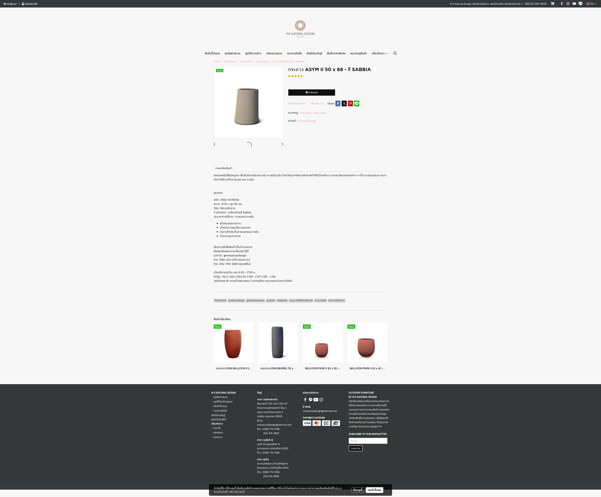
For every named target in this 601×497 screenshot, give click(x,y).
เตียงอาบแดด (274, 53)
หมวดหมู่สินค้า (358, 53)
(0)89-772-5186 (271, 429)
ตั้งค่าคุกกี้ (357, 490)
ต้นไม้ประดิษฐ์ (314, 53)
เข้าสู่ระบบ (11, 4)
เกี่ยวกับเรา (378, 53)
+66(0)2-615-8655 (535, 4)
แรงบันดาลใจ (218, 419)
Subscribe (355, 448)
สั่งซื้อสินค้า (313, 92)
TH (592, 4)
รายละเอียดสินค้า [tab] (223, 168)
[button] (395, 53)
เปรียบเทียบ (318, 103)
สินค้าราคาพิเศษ (336, 53)
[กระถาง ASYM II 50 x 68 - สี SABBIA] (248, 102)
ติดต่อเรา (218, 432)
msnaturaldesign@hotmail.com (320, 411)
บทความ (218, 437)
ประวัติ (217, 428)
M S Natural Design (307, 121)
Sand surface (319, 113)
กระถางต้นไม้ (294, 53)
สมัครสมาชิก (31, 4)
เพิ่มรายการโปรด (297, 103)
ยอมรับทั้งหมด (374, 490)
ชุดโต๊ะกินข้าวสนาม (223, 401)
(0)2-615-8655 (268, 433)
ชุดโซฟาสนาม (232, 53)
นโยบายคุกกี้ (239, 491)
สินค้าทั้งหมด (212, 53)
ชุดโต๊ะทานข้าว (253, 53)
